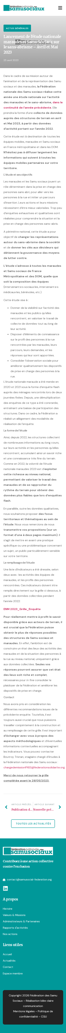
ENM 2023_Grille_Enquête (22, 609)
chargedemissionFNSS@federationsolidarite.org (34, 767)
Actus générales (17, 28)
